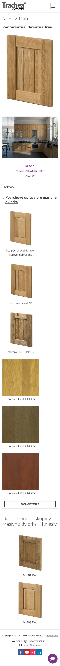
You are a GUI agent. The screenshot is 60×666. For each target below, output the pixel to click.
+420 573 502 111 (37, 641)
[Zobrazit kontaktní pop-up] (53, 659)
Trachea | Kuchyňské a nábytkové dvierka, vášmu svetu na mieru (14, 5)
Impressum (52, 636)
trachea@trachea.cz (32, 645)
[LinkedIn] (39, 652)
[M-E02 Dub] (30, 109)
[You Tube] (27, 652)
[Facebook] (21, 652)
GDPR (19, 641)
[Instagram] (33, 652)
